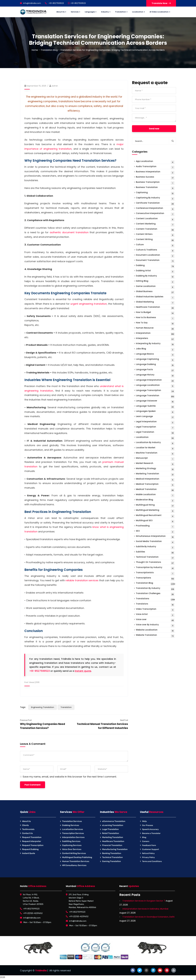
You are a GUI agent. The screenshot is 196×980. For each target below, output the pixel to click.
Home (35, 50)
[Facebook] (132, 970)
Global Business (155, 292)
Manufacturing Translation (114, 849)
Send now (154, 128)
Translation (66, 707)
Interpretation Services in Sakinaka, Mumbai (145, 908)
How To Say (154, 323)
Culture (154, 245)
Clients (25, 825)
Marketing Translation (154, 474)
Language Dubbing (154, 364)
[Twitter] (139, 970)
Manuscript (154, 458)
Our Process (147, 825)
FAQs (144, 821)
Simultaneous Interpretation (154, 536)
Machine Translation (154, 453)
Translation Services (72, 821)
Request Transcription (32, 845)
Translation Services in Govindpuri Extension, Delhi (148, 916)
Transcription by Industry (154, 567)
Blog (144, 837)
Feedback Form (149, 845)
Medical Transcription (154, 484)
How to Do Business (154, 318)
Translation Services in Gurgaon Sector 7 (143, 900)
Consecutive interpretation (154, 213)
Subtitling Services (71, 841)
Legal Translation (155, 432)
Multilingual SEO (154, 521)
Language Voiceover (154, 401)
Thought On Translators (155, 562)
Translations (155, 599)
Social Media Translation (154, 541)
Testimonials (28, 829)
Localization (155, 437)
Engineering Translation (42, 707)
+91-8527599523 (78, 3)
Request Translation (31, 837)
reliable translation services (81, 580)
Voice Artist (154, 614)
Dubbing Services (70, 825)
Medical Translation (155, 489)
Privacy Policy (148, 857)
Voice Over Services (71, 849)
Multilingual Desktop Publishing (77, 857)
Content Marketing (154, 224)
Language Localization (154, 385)
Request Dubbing (30, 849)
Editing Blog (154, 281)
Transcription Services (73, 833)
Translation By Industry (155, 588)
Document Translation (154, 260)
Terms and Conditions (152, 861)
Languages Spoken (154, 411)
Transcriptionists (154, 573)
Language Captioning (154, 359)
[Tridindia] (33, 12)
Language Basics (154, 354)
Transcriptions (155, 578)
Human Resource (155, 328)
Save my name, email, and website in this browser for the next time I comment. (70, 776)
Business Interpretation (154, 172)
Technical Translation (154, 557)
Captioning (154, 193)
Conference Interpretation (154, 208)
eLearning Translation (112, 825)
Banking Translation (111, 853)
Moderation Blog (154, 500)
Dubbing (155, 266)
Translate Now (159, 3)
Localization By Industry (154, 443)
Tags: (23, 707)
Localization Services (72, 829)
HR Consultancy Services (74, 865)
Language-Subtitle (155, 406)
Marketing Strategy (154, 469)
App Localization (154, 161)
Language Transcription (155, 390)
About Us (26, 821)
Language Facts (155, 370)
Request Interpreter (31, 841)
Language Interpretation (155, 380)
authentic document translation (69, 232)
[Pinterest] (166, 970)
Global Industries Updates (154, 297)
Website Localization (154, 630)
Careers (145, 841)
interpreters (155, 338)
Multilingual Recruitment (154, 515)
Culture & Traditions (154, 250)
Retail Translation (110, 833)
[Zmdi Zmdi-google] (173, 970)
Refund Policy (148, 853)
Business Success (154, 177)
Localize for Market (154, 448)
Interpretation (155, 333)
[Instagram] (146, 970)
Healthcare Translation (155, 307)
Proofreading (154, 526)
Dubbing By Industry (154, 276)
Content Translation (155, 229)
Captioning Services (71, 845)
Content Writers (154, 234)
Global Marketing (154, 302)
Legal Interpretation (154, 422)
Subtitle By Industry (154, 547)
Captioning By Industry (154, 198)
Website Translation (155, 635)
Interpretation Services (73, 837)
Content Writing (155, 239)
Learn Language (154, 417)
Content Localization (154, 219)
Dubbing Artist (154, 271)
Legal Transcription (154, 427)
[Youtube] (160, 970)
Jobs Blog (154, 349)
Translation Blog (49, 50)
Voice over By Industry (154, 625)
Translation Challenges (155, 594)
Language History (154, 375)
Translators (154, 604)
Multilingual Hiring (154, 505)
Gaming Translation (111, 861)
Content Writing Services (74, 853)
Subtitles (155, 552)
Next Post (124, 720)
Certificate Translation (155, 203)
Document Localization (154, 255)
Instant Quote (28, 853)
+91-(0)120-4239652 (33, 913)
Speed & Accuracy (150, 829)
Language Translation (155, 396)
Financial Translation (112, 845)
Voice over (155, 620)
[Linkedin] (153, 970)
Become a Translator (151, 833)
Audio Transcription (154, 167)
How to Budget (154, 312)
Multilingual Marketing (154, 510)
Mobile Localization (154, 495)
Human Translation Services (75, 861)
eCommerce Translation (113, 821)
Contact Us (27, 833)
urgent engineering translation (88, 303)
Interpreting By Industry (154, 344)
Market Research (154, 463)
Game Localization (154, 286)
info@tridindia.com (32, 3)
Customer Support (150, 849)
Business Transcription (154, 182)
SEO (154, 531)
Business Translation (154, 187)
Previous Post (26, 720)
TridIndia (41, 970)
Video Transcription (154, 609)
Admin (55, 85)
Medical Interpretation (154, 479)
